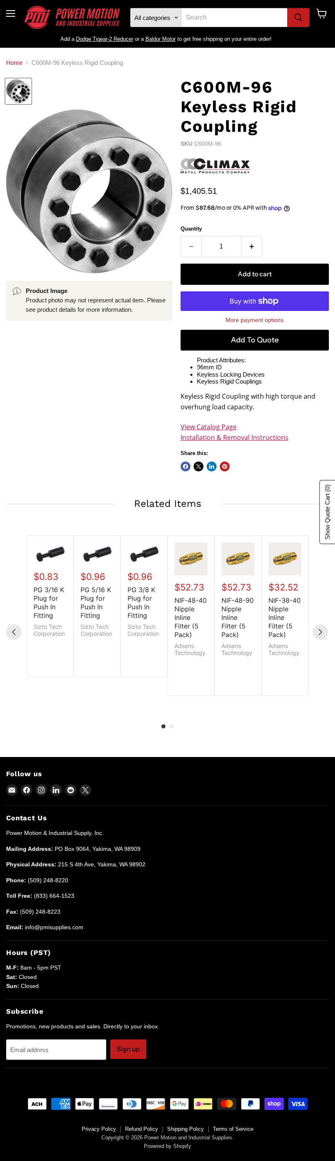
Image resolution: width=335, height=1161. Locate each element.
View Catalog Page (209, 426)
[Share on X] (198, 466)
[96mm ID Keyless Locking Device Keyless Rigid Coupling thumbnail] (18, 91)
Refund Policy (141, 1129)
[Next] (320, 632)
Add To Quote (255, 339)
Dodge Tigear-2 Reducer (104, 39)
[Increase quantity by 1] (251, 246)
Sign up (128, 1049)
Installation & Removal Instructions (234, 437)
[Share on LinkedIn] (212, 466)
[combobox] (234, 17)
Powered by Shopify (167, 1146)
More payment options (255, 320)
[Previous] (14, 632)
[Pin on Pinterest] (225, 466)
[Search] (298, 17)
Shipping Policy (185, 1129)
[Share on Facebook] (185, 466)
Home (14, 62)
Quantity (191, 229)
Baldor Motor (160, 39)
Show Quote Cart (327, 511)
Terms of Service (233, 1129)
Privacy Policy (99, 1129)
